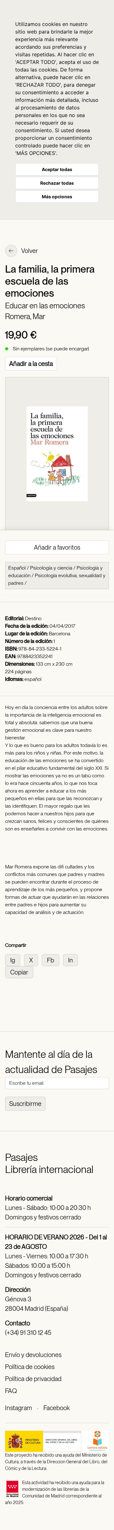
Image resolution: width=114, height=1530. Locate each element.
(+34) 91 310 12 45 (28, 1332)
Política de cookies (29, 1367)
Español (17, 568)
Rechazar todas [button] (57, 183)
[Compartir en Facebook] (52, 960)
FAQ (11, 1391)
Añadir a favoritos (57, 547)
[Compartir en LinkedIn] (71, 960)
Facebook (56, 1408)
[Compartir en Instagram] (14, 960)
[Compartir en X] (33, 960)
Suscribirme (25, 1103)
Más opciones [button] (57, 196)
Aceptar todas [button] (57, 169)
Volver (29, 251)
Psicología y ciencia (51, 568)
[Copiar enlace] (20, 972)
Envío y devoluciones (33, 1355)
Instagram (18, 1408)
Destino (33, 618)
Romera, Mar (25, 316)
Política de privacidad (33, 1379)
